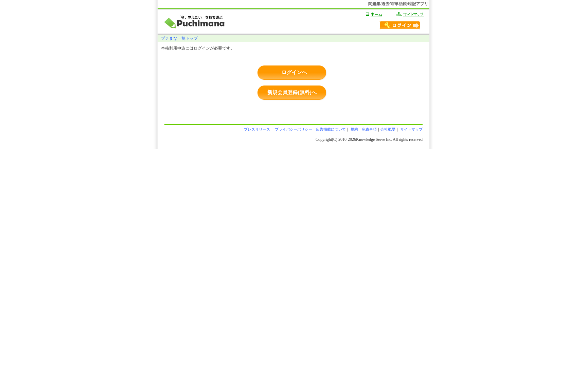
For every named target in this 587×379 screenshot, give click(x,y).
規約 (354, 129)
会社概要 (387, 129)
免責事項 (369, 129)
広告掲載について (331, 129)
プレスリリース (257, 129)
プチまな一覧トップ (179, 38)
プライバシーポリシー (293, 129)
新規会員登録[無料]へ (292, 92)
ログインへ (294, 72)
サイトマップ (411, 129)
